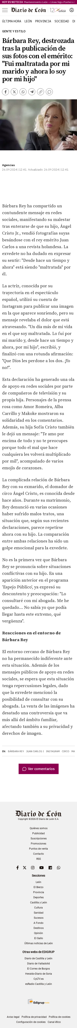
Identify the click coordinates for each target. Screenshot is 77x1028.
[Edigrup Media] (38, 1001)
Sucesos (38, 917)
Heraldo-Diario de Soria (38, 973)
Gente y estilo (13, 31)
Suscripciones (39, 838)
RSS (38, 858)
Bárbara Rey (16, 751)
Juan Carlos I (35, 751)
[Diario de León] (38, 10)
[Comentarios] (49, 91)
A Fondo (38, 922)
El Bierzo (38, 887)
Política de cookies (59, 1016)
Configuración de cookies (31, 1022)
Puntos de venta (38, 848)
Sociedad (62, 21)
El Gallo (38, 938)
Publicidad (38, 833)
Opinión (38, 933)
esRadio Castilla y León (38, 983)
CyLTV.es (39, 978)
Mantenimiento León (36, 2)
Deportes (38, 897)
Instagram (53, 751)
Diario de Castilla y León (38, 958)
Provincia (43, 21)
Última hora (11, 21)
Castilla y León (38, 902)
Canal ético (54, 1022)
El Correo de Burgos (38, 968)
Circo (65, 751)
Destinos (39, 928)
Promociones (38, 843)
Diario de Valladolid (38, 963)
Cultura (38, 907)
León (28, 21)
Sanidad (38, 912)
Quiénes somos (38, 828)
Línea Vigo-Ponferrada (63, 2)
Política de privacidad (34, 1016)
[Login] (71, 10)
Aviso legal (13, 1016)
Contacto (38, 853)
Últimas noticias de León (38, 943)
